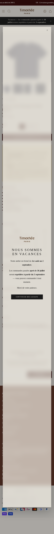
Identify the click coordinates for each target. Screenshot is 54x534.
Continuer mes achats (27, 297)
